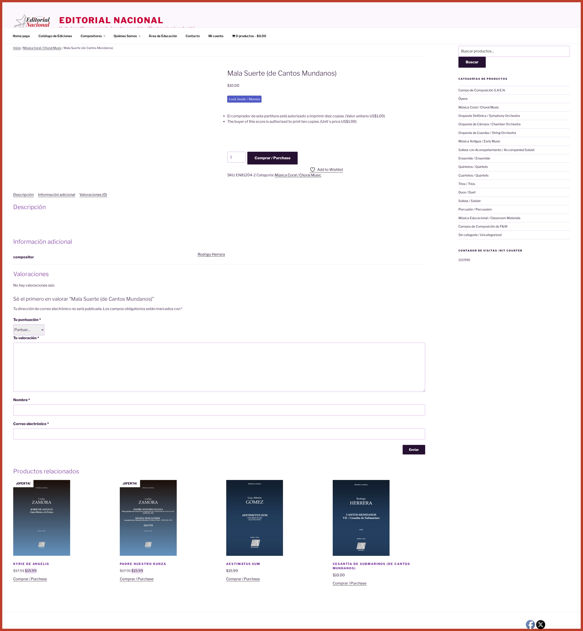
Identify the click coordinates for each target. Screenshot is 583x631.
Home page (21, 36)
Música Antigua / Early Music (479, 141)
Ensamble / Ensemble (474, 158)
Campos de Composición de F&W (483, 226)
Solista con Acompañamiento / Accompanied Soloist (496, 150)
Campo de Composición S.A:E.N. (482, 90)
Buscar (472, 62)
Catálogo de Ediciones (55, 36)
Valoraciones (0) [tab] (93, 194)
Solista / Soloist (469, 201)
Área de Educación (163, 36)
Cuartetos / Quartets (473, 175)
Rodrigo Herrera (211, 254)
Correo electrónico (31, 424)
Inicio (17, 48)
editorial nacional (111, 20)
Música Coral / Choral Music (42, 48)
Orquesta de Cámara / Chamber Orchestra (489, 124)
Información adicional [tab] (56, 194)
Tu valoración (26, 338)
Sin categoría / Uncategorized (479, 235)
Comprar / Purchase (272, 158)
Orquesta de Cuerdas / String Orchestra (487, 133)
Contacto (193, 36)
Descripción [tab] (23, 194)
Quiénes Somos (125, 36)
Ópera (463, 98)
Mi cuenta (215, 36)
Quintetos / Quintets (473, 167)
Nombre (21, 400)
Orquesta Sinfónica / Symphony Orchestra (489, 116)
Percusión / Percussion (475, 209)
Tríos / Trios (466, 184)
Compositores (91, 36)
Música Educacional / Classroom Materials (489, 218)
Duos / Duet (467, 192)
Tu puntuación (27, 320)
